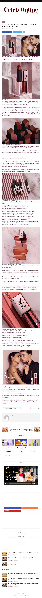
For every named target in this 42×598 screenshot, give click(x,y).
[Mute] (34, 483)
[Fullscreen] (36, 483)
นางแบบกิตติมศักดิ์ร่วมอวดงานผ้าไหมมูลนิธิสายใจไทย (28, 430)
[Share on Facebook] (33, 408)
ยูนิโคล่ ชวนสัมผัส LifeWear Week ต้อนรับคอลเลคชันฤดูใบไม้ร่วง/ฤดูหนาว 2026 (23, 552)
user (12, 416)
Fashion (9, 554)
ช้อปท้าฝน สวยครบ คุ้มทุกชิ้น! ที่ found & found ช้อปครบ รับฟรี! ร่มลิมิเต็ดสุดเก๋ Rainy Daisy (21, 449)
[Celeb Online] (21, 10)
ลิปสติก (19, 408)
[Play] (5, 483)
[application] (21, 475)
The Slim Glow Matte (7, 408)
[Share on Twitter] (35, 408)
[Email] (39, 408)
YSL (15, 408)
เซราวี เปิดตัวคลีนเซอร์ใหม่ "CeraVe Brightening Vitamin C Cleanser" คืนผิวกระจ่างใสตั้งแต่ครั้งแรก (8, 449)
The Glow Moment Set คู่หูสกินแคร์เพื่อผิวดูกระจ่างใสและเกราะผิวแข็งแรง (34, 449)
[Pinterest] (37, 408)
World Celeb (10, 560)
